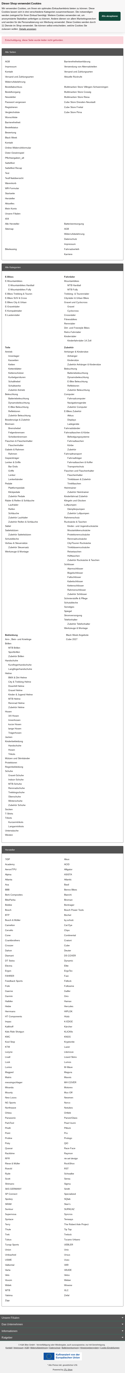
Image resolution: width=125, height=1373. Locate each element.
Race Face (69, 1148)
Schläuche (13, 513)
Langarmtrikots (16, 826)
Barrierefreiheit (12, 122)
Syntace (9, 1219)
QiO (66, 1143)
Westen (9, 835)
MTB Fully (72, 289)
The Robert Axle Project (76, 1224)
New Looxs (10, 1097)
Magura (68, 1072)
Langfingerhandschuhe (20, 669)
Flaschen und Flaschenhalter (79, 470)
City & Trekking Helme (19, 681)
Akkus (70, 415)
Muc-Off (68, 1092)
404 (7, 218)
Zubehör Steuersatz (18, 547)
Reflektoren (14, 411)
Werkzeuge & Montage (17, 551)
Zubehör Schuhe (17, 805)
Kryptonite (69, 1041)
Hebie (8, 1006)
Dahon (8, 950)
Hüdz (66, 1016)
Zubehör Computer (77, 407)
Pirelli (8, 1128)
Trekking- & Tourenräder (76, 293)
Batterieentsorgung (74, 223)
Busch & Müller (13, 920)
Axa (7, 884)
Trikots (11, 754)
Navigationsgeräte (76, 402)
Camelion (10, 925)
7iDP (7, 859)
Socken (9, 809)
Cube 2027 (71, 639)
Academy (10, 864)
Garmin (9, 996)
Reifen (11, 509)
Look (7, 1062)
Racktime (10, 1153)
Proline (8, 1138)
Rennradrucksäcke (77, 538)
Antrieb (8, 351)
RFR (7, 1158)
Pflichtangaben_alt (14, 158)
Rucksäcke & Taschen (75, 521)
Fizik (7, 986)
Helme (8, 673)
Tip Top (68, 1229)
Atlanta (8, 879)
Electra (8, 965)
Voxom (8, 1280)
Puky (7, 1143)
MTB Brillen (14, 647)
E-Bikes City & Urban (16, 302)
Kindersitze (73, 360)
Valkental (9, 1265)
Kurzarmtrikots (15, 822)
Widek (8, 1285)
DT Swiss (10, 960)
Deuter (67, 950)
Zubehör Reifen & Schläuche (23, 521)
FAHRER (9, 976)
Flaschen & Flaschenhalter (19, 441)
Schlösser (69, 564)
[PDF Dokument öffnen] (62, 1356)
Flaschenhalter (16, 445)
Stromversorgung (73, 615)
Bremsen (9, 424)
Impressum (11, 66)
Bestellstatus (11, 127)
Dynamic (68, 960)
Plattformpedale (16, 487)
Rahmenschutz (72, 517)
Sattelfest (10, 163)
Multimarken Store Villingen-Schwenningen (86, 87)
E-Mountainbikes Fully (19, 289)
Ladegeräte (73, 424)
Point (7, 1133)
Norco (67, 1102)
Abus (66, 859)
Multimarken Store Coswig (77, 92)
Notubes (68, 1107)
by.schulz (69, 920)
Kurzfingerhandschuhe (20, 664)
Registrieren (11, 107)
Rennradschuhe (16, 788)
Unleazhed (10, 1254)
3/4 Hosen (13, 715)
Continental (70, 935)
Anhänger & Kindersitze (76, 351)
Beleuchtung (11, 394)
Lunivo (8, 1067)
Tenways (68, 1219)
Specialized (70, 1194)
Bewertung (10, 132)
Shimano (9, 1183)
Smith (67, 1189)
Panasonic (10, 1118)
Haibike (9, 1001)
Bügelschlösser (75, 573)
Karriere (68, 254)
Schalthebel (14, 381)
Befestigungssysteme (78, 436)
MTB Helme (14, 698)
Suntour (9, 1209)
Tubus (8, 1239)
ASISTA (68, 874)
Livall (7, 1057)
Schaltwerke (14, 385)
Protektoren (11, 762)
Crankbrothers (12, 940)
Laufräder (13, 504)
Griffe (11, 470)
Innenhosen (14, 720)
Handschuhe (11, 660)
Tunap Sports (12, 1244)
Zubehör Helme (16, 707)
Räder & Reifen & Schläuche (19, 500)
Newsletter (10, 97)
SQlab (67, 1199)
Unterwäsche (12, 830)
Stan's (67, 1204)
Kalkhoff (9, 1026)
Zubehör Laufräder (18, 517)
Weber (67, 1280)
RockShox (69, 1163)
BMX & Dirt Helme (17, 677)
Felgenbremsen (16, 432)
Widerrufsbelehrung (15, 81)
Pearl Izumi (70, 1123)
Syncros (68, 1214)
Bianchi (68, 894)
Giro (66, 996)
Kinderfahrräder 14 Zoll (79, 340)
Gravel (70, 306)
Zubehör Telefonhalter (78, 624)
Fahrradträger (74, 458)
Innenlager (13, 356)
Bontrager (69, 905)
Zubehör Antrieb (16, 390)
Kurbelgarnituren (17, 377)
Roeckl (8, 1168)
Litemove (69, 1052)
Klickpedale (14, 492)
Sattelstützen (11, 530)
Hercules (68, 1006)
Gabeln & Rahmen (14, 449)
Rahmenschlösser (76, 590)
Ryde (7, 1173)
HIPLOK (68, 1011)
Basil (66, 884)
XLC (66, 1290)
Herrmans (10, 1011)
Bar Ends (13, 466)
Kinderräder (70, 336)
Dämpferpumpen (76, 509)
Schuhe (9, 771)
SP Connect (11, 1194)
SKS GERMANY (13, 1189)
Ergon (8, 970)
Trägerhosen (14, 732)
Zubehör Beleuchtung (19, 415)
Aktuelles (9, 203)
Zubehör (71, 449)
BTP (7, 915)
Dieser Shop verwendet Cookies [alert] (21, 3)
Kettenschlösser (75, 585)
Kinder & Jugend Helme (20, 694)
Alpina (8, 874)
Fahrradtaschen (75, 441)
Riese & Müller (12, 1163)
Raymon (68, 1153)
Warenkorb (10, 183)
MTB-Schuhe (15, 784)
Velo (7, 1275)
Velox (67, 1275)
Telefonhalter (70, 619)
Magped (9, 1072)
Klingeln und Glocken (75, 500)
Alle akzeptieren (110, 16)
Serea (67, 1178)
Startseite (10, 193)
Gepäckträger (12, 458)
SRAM (8, 1204)
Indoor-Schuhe (16, 779)
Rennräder (69, 323)
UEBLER (68, 1244)
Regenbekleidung (14, 767)
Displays (71, 419)
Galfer (67, 991)
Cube (67, 945)
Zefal (66, 1295)
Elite (66, 965)
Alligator (68, 869)
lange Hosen (14, 728)
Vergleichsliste (12, 112)
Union (8, 1249)
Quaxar (9, 1148)
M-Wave (68, 1067)
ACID (66, 864)
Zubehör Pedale (16, 496)
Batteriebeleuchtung (18, 398)
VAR (66, 1265)
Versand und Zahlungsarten (19, 76)
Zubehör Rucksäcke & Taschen (83, 560)
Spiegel (68, 611)
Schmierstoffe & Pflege (76, 598)
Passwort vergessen (15, 102)
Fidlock (67, 981)
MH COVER (70, 1082)
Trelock (68, 1234)
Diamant (9, 955)
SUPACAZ (69, 1209)
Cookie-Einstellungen (109, 1348)
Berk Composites (14, 894)
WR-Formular (12, 188)
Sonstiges (69, 607)
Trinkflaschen (74, 483)
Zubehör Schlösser (77, 594)
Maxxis (67, 1077)
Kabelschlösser (75, 581)
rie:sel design (71, 1158)
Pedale (8, 483)
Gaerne (9, 991)
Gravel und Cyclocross (75, 302)
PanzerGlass (70, 1118)
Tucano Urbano (72, 1239)
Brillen (8, 643)
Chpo (67, 930)
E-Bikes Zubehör (72, 411)
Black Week (11, 137)
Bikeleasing (11, 249)
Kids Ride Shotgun (14, 1031)
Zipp (7, 1300)
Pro (66, 1133)
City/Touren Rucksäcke (79, 543)
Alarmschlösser (75, 568)
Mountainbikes (71, 281)
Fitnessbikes (70, 319)
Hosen (8, 711)
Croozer (9, 945)
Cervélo (9, 930)
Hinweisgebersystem (89, 1348)
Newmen (68, 1097)
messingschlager (13, 1082)
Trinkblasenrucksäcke (78, 547)
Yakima (9, 1295)
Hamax (67, 1001)
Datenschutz (70, 239)
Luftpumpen (70, 504)
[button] (62, 1318)
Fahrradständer (72, 428)
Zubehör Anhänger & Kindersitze (84, 364)
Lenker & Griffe (13, 462)
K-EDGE (68, 1021)
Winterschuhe (15, 801)
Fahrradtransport (73, 453)
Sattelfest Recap (13, 168)
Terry (7, 1224)
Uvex (66, 1260)
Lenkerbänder (15, 479)
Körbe (70, 445)
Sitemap (9, 229)
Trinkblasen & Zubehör (79, 479)
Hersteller (10, 198)
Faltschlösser (74, 577)
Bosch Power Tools (74, 910)
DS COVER (70, 955)
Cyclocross (73, 310)
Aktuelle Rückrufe (73, 76)
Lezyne (9, 1052)
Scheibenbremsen (17, 436)
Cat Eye (68, 925)
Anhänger (72, 356)
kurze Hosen (14, 724)
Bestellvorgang (12, 92)
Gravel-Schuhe (16, 775)
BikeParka (10, 899)
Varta (7, 1270)
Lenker (11, 475)
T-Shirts (9, 813)
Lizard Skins (70, 1057)
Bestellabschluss (13, 87)
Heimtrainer (70, 487)
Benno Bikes (70, 889)
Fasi (66, 976)
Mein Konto (11, 208)
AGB (7, 61)
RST (66, 1168)
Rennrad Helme (16, 703)
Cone (8, 935)
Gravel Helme (15, 690)
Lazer (67, 1047)
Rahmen (12, 453)
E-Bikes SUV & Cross (16, 298)
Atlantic (68, 879)
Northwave (10, 1107)
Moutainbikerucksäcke (78, 530)
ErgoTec (68, 970)
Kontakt (9, 71)
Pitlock (67, 1128)
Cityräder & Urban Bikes (76, 298)
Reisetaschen (74, 551)
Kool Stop (10, 1041)
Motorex (68, 1087)
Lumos (67, 1062)
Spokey (9, 1199)
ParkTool (9, 1123)
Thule (8, 1229)
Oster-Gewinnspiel (14, 152)
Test (7, 173)
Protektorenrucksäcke (78, 534)
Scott (7, 1178)
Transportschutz (75, 466)
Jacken (8, 737)
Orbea (8, 1112)
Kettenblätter (14, 368)
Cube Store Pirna (73, 112)
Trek (7, 1234)
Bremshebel (14, 428)
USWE (8, 1260)
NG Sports (10, 1102)
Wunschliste (11, 117)
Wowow (68, 1285)
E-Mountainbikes (13, 281)
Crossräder (70, 315)
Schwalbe (69, 1173)
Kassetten (13, 360)
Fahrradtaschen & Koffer (80, 462)
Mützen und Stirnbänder (17, 758)
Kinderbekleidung (14, 741)
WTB (7, 1290)
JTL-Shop (68, 1370)
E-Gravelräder (12, 306)
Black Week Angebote (77, 635)
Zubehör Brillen (16, 656)
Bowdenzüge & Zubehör (17, 419)
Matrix (8, 1077)
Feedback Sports (14, 981)
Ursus (67, 1254)
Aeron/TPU (10, 869)
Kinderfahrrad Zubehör (76, 496)
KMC (7, 1036)
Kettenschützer (16, 373)
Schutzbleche (12, 538)
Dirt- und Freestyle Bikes (77, 327)
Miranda (9, 1087)
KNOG (67, 1036)
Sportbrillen (14, 652)
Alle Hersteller (12, 223)
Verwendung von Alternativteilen (80, 66)
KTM (7, 1047)
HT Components (13, 1016)
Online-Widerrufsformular (18, 147)
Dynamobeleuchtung (19, 402)
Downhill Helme (16, 686)
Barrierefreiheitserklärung (77, 61)
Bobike (8, 905)
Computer (69, 394)
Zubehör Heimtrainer (78, 492)
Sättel (8, 526)
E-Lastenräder (12, 315)
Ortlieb (67, 1112)
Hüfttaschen (73, 555)
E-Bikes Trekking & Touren (18, 293)
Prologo (68, 1138)
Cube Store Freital (73, 107)
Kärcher (68, 1026)
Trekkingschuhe (16, 792)
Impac (8, 1021)
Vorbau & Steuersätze (16, 543)
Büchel (67, 915)
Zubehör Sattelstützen (19, 534)
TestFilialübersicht (14, 178)
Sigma (67, 1183)
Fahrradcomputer (76, 398)
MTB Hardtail (74, 285)
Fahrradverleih (71, 249)
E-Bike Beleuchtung (18, 407)
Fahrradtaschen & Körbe (77, 432)
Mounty (9, 1092)
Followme (69, 986)
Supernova (10, 1214)
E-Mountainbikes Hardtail (21, 285)
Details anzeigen (27, 29)
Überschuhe (14, 796)
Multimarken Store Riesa (77, 97)
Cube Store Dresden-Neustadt (79, 102)
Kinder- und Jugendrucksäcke (82, 526)
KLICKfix (68, 1031)
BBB (7, 889)
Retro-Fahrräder (72, 332)
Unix (66, 1249)
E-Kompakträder (13, 310)
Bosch (8, 910)
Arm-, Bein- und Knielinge (18, 639)
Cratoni (68, 940)
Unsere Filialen (13, 213)
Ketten (11, 364)
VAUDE (68, 1270)
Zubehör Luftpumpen (78, 513)
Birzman (68, 899)
